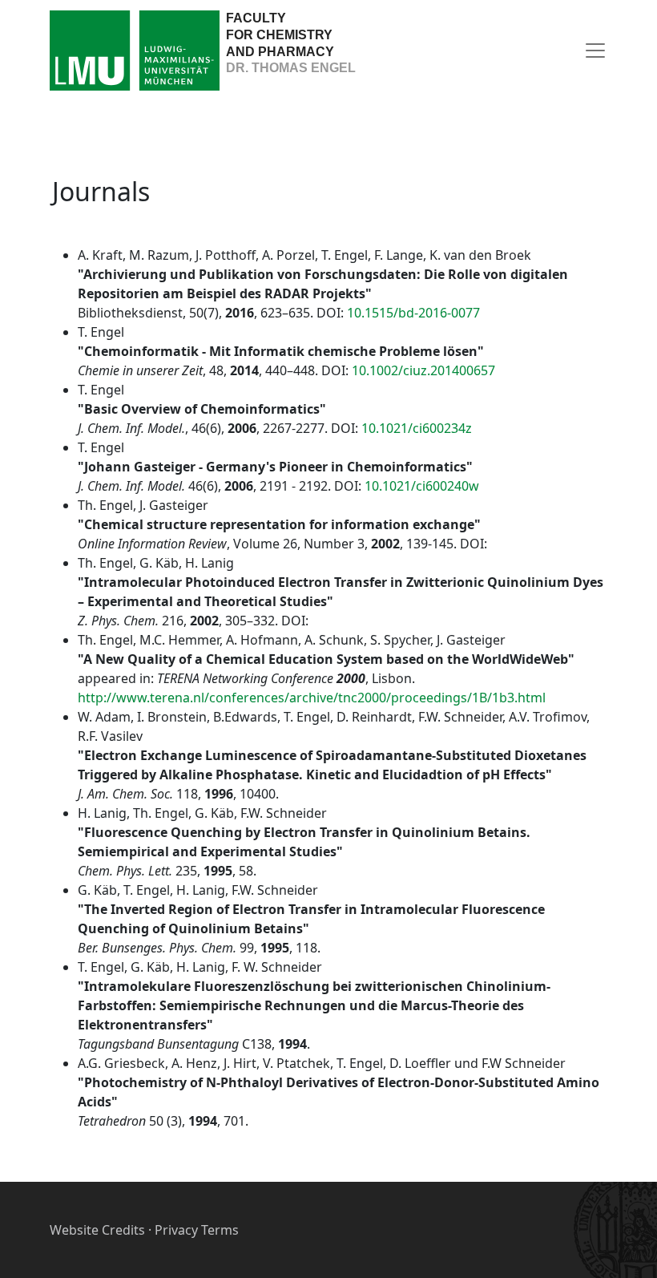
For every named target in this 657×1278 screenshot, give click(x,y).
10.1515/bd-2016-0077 (413, 313)
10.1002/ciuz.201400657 (423, 370)
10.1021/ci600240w (422, 486)
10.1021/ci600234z (416, 428)
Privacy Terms (197, 1230)
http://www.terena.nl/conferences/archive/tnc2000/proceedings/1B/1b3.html (312, 697)
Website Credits (97, 1230)
